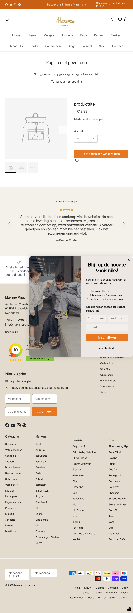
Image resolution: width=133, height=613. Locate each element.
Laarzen (9, 490)
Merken (116, 35)
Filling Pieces (79, 457)
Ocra (111, 440)
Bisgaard (40, 496)
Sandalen (10, 455)
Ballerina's (11, 478)
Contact (117, 46)
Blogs (72, 46)
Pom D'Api (115, 452)
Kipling (76, 521)
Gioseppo (77, 486)
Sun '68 (113, 510)
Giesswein (78, 475)
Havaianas (78, 498)
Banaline (40, 467)
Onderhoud (106, 374)
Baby (83, 35)
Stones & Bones (117, 504)
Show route (11, 331)
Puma (112, 463)
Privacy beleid (108, 380)
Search (104, 392)
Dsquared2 (78, 446)
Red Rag (113, 469)
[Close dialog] (129, 260)
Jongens (67, 35)
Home (16, 35)
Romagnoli (115, 475)
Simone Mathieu (118, 498)
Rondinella (114, 481)
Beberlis (39, 478)
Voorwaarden (107, 386)
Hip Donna (78, 510)
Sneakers (10, 444)
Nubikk (76, 539)
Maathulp (16, 46)
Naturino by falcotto (83, 533)
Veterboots (11, 484)
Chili (37, 508)
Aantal (78, 131)
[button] (77, 160)
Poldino (113, 457)
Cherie (39, 513)
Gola (74, 492)
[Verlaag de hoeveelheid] (77, 138)
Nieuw (32, 35)
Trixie (112, 516)
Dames (99, 35)
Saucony (114, 486)
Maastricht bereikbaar (112, 357)
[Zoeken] (7, 19)
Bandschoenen (13, 473)
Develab (77, 440)
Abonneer (44, 411)
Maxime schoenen (24, 585)
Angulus (40, 449)
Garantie (105, 368)
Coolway (40, 531)
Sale (102, 46)
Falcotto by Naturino (84, 452)
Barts (38, 473)
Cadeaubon (53, 46)
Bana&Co (40, 461)
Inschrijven (107, 337)
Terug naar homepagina (66, 81)
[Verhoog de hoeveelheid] (94, 138)
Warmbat (114, 533)
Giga (75, 481)
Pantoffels (10, 508)
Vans (111, 521)
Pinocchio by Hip (118, 446)
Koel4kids (77, 527)
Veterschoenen (13, 449)
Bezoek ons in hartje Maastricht (66, 4)
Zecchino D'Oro (117, 539)
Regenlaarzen (13, 502)
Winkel (87, 46)
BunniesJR (41, 502)
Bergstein (40, 484)
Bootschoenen (13, 467)
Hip (74, 504)
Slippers (9, 461)
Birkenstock (42, 490)
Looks (34, 46)
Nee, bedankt (107, 348)
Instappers (11, 496)
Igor (74, 516)
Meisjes (48, 35)
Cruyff (38, 542)
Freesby (77, 469)
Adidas (39, 444)
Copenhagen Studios (47, 537)
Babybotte (41, 455)
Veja (111, 527)
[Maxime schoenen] (66, 19)
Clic (37, 525)
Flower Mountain (81, 463)
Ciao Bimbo (41, 519)
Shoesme (114, 492)
